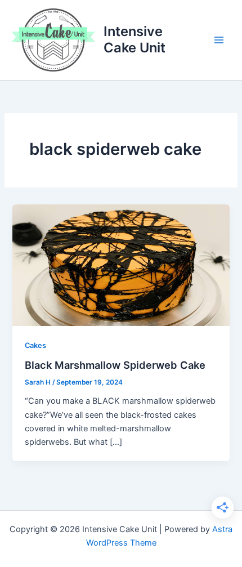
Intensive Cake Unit (134, 39)
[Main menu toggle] (219, 40)
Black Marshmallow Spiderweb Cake (115, 365)
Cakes (35, 345)
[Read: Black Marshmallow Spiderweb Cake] (120, 265)
